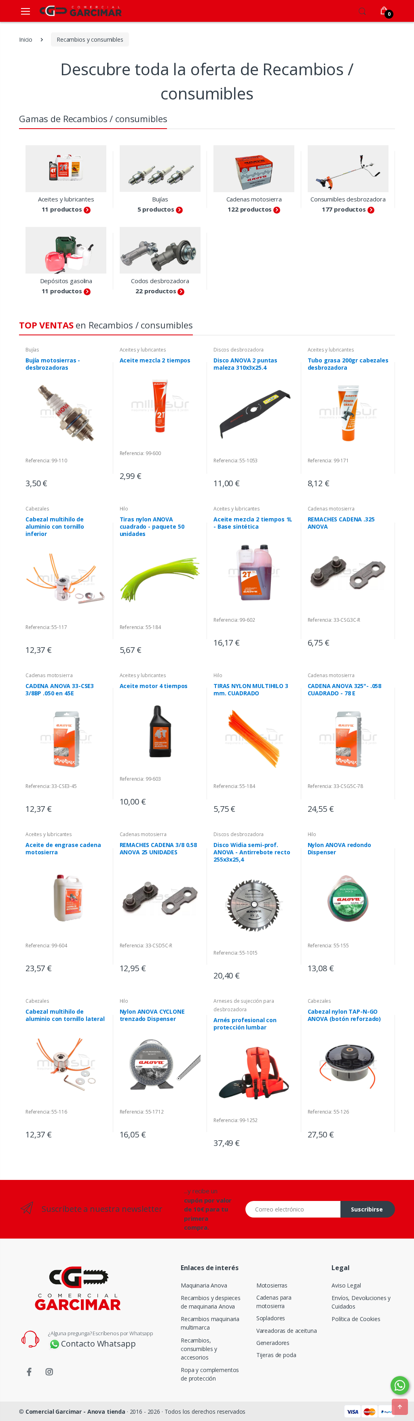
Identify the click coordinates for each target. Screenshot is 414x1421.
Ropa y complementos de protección (210, 1374)
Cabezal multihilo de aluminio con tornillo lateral (65, 1015)
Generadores (272, 1343)
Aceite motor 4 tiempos (154, 686)
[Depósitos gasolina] (66, 250)
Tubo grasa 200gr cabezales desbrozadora (348, 363)
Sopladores (270, 1318)
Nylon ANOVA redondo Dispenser (339, 848)
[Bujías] (160, 168)
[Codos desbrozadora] (160, 250)
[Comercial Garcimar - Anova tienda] (68, 10)
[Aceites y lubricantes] (66, 168)
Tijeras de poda (276, 1355)
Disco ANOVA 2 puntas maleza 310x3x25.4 (245, 363)
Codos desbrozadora (160, 281)
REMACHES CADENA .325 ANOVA (341, 522)
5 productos (155, 209)
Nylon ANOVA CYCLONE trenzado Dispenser (152, 1015)
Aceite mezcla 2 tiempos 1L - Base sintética (252, 522)
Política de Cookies (356, 1319)
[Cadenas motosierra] (254, 168)
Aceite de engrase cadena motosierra (63, 848)
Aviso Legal (346, 1285)
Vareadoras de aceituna (286, 1330)
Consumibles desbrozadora (348, 199)
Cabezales (37, 508)
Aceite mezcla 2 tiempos (155, 360)
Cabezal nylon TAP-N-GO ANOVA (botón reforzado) (344, 1015)
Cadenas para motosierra (273, 1302)
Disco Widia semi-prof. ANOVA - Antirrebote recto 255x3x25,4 (251, 852)
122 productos (250, 209)
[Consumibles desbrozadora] (348, 168)
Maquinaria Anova (204, 1285)
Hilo (124, 508)
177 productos (344, 209)
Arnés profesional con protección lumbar (245, 1023)
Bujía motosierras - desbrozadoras (52, 363)
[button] (362, 10)
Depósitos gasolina (66, 281)
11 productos (62, 209)
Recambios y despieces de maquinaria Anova (211, 1302)
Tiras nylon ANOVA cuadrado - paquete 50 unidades (152, 526)
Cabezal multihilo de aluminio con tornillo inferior (54, 526)
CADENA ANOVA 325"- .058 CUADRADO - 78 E (345, 689)
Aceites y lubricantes (66, 199)
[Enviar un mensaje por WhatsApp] (400, 1385)
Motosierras (271, 1285)
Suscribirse (367, 1209)
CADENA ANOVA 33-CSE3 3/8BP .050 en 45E (59, 689)
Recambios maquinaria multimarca (210, 1323)
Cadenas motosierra (254, 199)
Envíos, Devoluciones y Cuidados (361, 1302)
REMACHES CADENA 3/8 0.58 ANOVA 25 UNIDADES (158, 848)
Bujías (160, 199)
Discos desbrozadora (238, 349)
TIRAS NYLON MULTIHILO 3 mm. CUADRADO (250, 689)
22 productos (155, 291)
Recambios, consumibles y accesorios (199, 1348)
